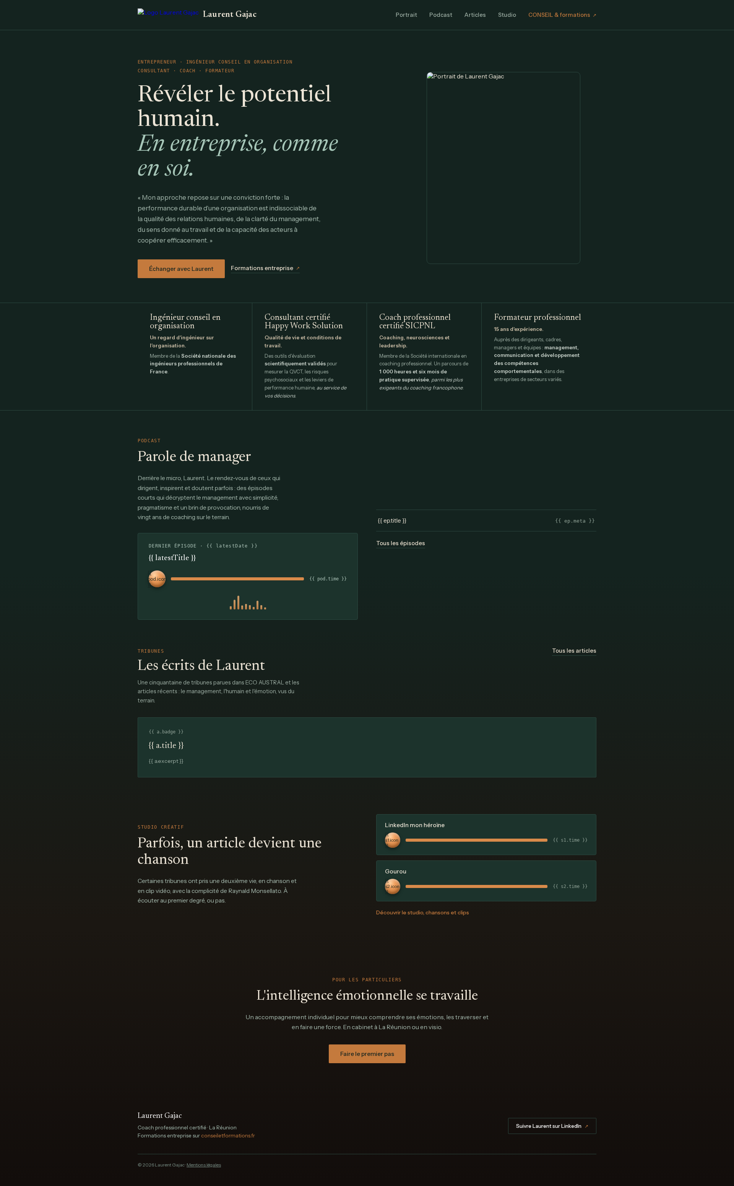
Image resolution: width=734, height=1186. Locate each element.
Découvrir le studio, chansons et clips (422, 912)
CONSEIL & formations (562, 14)
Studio (507, 14)
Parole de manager (194, 457)
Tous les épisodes (400, 543)
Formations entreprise (265, 268)
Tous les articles (574, 650)
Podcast (440, 14)
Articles (475, 14)
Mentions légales (204, 1165)
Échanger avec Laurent (181, 268)
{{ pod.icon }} (157, 578)
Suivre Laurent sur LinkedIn (552, 1126)
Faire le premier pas (367, 1053)
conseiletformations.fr (228, 1135)
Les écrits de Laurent (201, 666)
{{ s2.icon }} (392, 886)
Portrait (406, 14)
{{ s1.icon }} (391, 840)
